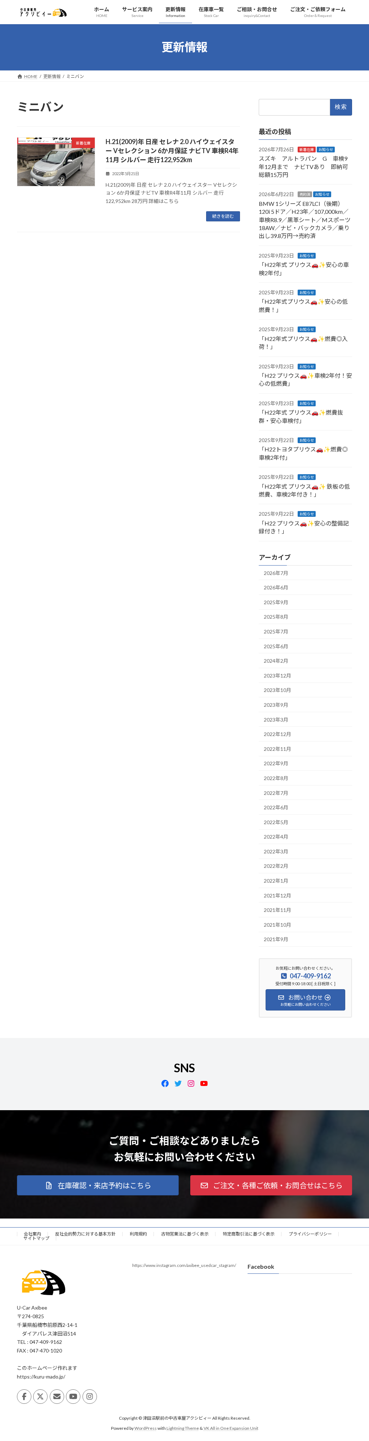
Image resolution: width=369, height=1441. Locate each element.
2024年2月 (276, 661)
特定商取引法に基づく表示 (249, 1234)
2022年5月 (276, 822)
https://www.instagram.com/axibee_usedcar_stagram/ (184, 1265)
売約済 (304, 194)
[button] (98, 1185)
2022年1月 (276, 881)
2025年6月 (276, 646)
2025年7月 (276, 631)
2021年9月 (276, 939)
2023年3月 (276, 719)
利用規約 (138, 1234)
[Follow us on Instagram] (90, 1396)
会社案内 (32, 1234)
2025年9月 (276, 602)
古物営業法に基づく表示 (185, 1234)
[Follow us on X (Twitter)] (40, 1396)
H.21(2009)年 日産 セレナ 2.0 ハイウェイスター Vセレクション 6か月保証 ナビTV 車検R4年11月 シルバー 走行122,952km (172, 151)
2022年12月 (277, 734)
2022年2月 (276, 866)
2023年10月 (277, 690)
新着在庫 (306, 149)
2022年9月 (276, 763)
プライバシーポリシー (310, 1234)
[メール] (57, 1396)
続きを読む (223, 216)
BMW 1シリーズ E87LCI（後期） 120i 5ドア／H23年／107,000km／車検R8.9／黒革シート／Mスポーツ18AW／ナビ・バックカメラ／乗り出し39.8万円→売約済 (305, 219)
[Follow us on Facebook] (24, 1396)
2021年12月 (277, 895)
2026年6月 (276, 587)
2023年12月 (277, 675)
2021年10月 (277, 924)
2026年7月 (276, 573)
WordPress (145, 1428)
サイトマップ (36, 1238)
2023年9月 (276, 704)
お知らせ (326, 149)
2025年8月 (276, 617)
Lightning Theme (182, 1428)
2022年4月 (276, 837)
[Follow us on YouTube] (73, 1396)
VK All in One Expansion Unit (231, 1428)
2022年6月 (276, 807)
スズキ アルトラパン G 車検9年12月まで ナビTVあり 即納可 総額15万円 (306, 166)
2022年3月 (276, 851)
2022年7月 (276, 792)
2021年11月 (277, 910)
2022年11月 (277, 748)
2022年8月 (276, 778)
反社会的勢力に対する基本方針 (85, 1234)
